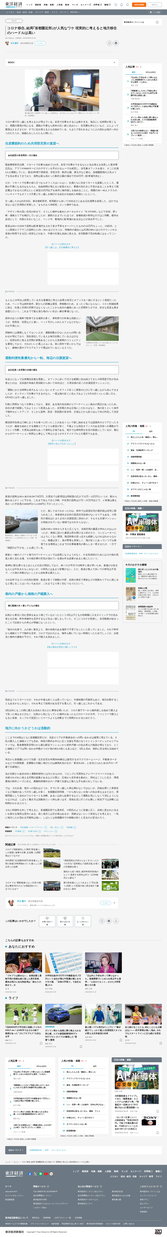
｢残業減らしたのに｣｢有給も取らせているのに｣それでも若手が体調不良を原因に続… (144, 93)
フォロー (40, 43)
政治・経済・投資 (25, 12)
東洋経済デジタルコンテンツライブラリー (50, 1204)
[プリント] (116, 43)
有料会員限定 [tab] (151, 72)
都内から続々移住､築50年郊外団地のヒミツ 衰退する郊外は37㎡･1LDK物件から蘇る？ (81, 874)
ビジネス (10, 12)
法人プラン (144, 1204)
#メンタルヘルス (151, 553)
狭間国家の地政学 (145, 607)
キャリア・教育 (42, 12)
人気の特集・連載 (135, 426)
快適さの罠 (142, 588)
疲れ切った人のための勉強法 (148, 570)
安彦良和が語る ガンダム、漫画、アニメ (145, 476)
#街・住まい (55, 827)
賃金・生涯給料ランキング (142, 450)
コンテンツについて (148, 1195)
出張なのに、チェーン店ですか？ (144, 483)
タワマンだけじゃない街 (141, 489)
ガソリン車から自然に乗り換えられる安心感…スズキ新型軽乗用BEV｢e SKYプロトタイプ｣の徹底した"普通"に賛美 (63, 1035)
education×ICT (11, 1191)
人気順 (60, 5)
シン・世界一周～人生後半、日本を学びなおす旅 (145, 470)
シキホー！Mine (40, 1208)
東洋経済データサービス (88, 1200)
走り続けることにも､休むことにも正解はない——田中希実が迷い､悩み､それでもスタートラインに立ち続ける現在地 (143, 1032)
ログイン (155, 5)
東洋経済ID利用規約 (95, 1224)
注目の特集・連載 (133, 508)
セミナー (85, 5)
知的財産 (55, 1224)
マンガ (75, 5)
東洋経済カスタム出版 (121, 1195)
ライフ (55, 12)
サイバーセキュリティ (14, 1195)
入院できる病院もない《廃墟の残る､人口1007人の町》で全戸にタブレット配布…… (144, 133)
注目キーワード (132, 546)
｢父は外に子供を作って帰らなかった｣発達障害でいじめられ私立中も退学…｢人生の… (144, 79)
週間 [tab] (150, 431)
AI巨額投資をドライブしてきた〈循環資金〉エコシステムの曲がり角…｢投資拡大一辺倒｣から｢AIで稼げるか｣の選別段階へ (127, 1102)
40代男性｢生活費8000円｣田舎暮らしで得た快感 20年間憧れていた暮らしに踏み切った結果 (23, 863)
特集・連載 (49, 5)
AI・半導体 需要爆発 (135, 534)
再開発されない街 (138, 463)
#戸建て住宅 (33, 831)
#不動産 (18, 831)
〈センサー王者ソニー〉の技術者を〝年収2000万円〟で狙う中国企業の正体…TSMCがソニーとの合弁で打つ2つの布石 (126, 1123)
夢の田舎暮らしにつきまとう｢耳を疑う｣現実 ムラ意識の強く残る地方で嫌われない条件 (81, 886)
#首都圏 (70, 827)
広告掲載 (78, 1218)
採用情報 (47, 1218)
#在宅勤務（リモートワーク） (31, 827)
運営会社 (35, 1218)
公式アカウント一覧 (62, 1218)
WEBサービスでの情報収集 (16, 1224)
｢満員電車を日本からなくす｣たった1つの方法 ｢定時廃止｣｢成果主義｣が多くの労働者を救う (82, 863)
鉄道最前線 (135, 496)
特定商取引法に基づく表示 (73, 1224)
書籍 (106, 5)
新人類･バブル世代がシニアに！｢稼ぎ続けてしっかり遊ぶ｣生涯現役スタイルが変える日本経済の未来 (103, 1030)
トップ (29, 5)
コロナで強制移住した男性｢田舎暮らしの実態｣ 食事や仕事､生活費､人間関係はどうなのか (22, 852)
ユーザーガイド (146, 1208)
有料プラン (144, 1200)
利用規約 (143, 1212)
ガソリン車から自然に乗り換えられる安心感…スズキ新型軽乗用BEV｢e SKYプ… (144, 119)
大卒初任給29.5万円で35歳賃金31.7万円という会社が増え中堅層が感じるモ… (144, 106)
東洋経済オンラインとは (134, 22)
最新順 (38, 5)
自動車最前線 (136, 457)
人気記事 (130, 67)
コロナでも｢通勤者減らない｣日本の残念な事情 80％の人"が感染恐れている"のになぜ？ (23, 886)
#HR (141, 553)
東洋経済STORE (40, 1200)
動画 (67, 5)
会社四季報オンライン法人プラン (91, 1195)
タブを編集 (156, 12)
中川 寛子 (15, 43)
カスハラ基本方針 (113, 1224)
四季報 (97, 5)
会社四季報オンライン (42, 1195)
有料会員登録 (139, 5)
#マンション (49, 831)
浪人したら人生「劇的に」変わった (145, 437)
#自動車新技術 (131, 553)
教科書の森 (116, 1200)
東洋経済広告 (117, 1191)
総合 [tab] (133, 72)
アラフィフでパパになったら (143, 444)
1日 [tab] (133, 431)
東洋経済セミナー (85, 1204)
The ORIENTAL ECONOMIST (45, 1191)
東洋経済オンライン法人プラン (90, 1191)
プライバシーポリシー (39, 1224)
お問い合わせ (128, 1224)
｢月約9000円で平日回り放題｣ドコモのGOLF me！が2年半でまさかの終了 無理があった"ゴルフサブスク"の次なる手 (23, 1032)
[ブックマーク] (109, 43)
